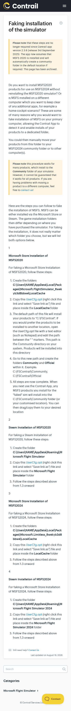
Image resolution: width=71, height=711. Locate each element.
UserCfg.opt (34, 299)
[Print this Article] (61, 23)
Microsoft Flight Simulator (19, 690)
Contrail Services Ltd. (33, 702)
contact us (27, 190)
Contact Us (33, 650)
